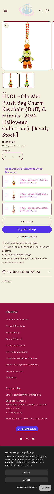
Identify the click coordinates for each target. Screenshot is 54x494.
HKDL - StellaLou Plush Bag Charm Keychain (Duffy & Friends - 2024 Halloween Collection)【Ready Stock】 (34, 208)
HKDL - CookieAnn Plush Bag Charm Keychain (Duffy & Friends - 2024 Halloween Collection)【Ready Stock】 (34, 180)
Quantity (6, 151)
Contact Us (11, 378)
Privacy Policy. (24, 465)
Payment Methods (14, 371)
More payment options (27, 236)
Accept (26, 472)
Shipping (5, 146)
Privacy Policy (12, 332)
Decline (26, 480)
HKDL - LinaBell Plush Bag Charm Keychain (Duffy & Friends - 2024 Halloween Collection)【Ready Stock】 (34, 194)
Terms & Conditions (15, 326)
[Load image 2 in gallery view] (27, 80)
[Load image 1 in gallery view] (10, 80)
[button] (6, 10)
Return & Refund (14, 339)
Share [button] (8, 281)
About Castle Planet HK (17, 320)
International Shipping (16, 352)
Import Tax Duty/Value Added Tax (22, 365)
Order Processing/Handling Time (22, 358)
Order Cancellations (15, 345)
